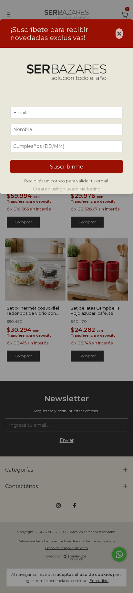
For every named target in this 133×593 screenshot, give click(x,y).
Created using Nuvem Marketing (66, 189)
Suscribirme (66, 166)
